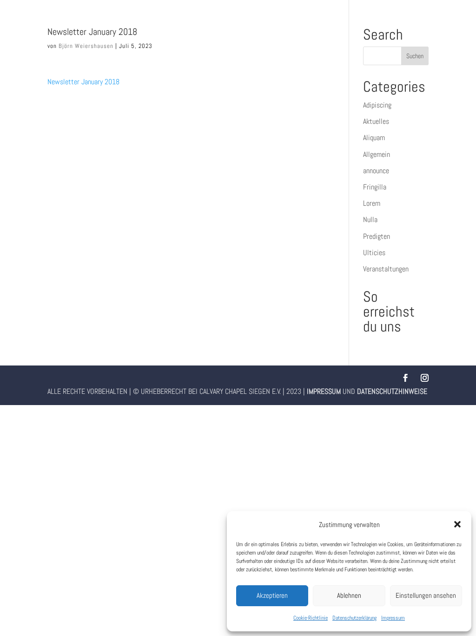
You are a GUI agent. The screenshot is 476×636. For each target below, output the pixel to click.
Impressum (393, 618)
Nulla (370, 219)
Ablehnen (349, 595)
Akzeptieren (272, 595)
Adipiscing (377, 105)
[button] (457, 524)
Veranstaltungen (386, 269)
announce (376, 171)
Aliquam (374, 137)
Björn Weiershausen (86, 46)
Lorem (371, 203)
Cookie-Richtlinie (310, 618)
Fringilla (374, 187)
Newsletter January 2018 (83, 82)
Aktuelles (376, 121)
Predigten (376, 236)
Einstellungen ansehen (426, 595)
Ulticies (374, 252)
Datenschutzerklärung (354, 618)
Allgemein (376, 154)
